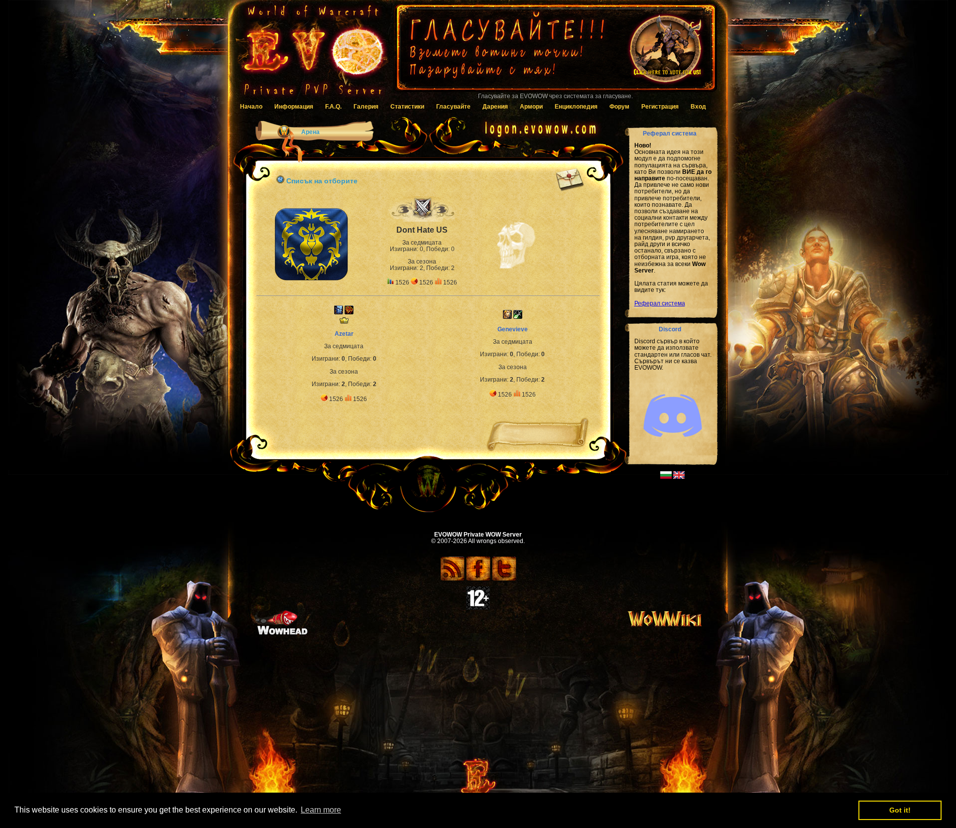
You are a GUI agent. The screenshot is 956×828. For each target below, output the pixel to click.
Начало (251, 106)
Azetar (344, 333)
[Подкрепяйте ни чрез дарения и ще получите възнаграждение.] (555, 52)
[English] (679, 476)
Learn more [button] (321, 810)
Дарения (495, 106)
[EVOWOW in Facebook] (478, 579)
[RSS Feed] (452, 579)
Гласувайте (453, 106)
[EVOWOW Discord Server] (673, 445)
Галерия (366, 106)
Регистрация (660, 106)
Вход (698, 106)
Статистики (407, 106)
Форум (619, 106)
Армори (531, 106)
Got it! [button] (900, 810)
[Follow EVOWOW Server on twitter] (504, 579)
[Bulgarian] (666, 476)
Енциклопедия (576, 106)
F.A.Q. (333, 106)
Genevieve (512, 329)
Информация (293, 106)
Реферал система (659, 303)
